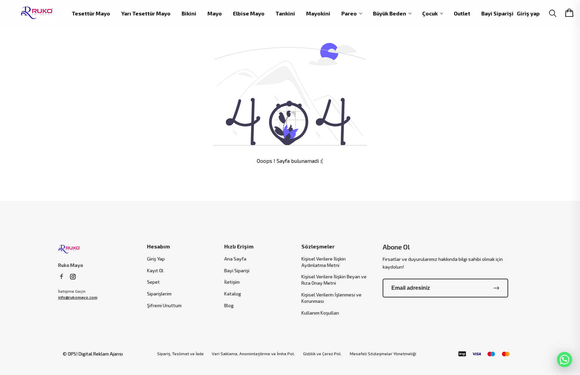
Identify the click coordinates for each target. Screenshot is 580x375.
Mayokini (318, 13)
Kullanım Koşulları (320, 313)
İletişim (232, 282)
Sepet (153, 282)
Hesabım (158, 246)
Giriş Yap (156, 259)
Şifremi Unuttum (164, 305)
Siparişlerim (159, 293)
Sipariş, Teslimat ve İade (180, 353)
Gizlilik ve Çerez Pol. (322, 353)
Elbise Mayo (248, 13)
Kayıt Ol (155, 270)
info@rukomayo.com (77, 297)
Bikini (189, 13)
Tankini (285, 13)
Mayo (214, 13)
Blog (229, 305)
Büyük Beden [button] (389, 13)
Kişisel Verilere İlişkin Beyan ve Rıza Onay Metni (334, 280)
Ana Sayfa (235, 259)
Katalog (232, 293)
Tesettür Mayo (91, 13)
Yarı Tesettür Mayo (146, 13)
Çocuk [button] (430, 13)
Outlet (462, 13)
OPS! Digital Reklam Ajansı (95, 354)
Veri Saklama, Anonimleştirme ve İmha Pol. (253, 353)
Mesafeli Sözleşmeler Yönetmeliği (383, 353)
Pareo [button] (349, 13)
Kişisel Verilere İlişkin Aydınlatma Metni (323, 262)
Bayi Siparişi (497, 13)
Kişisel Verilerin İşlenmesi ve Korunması (331, 298)
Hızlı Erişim (238, 246)
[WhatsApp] (564, 359)
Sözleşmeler (318, 246)
